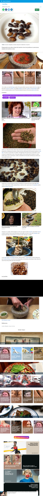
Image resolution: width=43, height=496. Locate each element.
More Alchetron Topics (6, 320)
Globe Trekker (6, 257)
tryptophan (35, 185)
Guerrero (8, 88)
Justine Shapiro (29, 257)
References (12, 97)
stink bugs (12, 87)
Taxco (36, 87)
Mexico (12, 88)
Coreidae (28, 88)
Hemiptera (20, 88)
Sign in (37, 9)
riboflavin (7, 186)
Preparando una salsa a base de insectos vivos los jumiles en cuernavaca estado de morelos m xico (21, 95)
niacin (12, 186)
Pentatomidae (33, 88)
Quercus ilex (34, 90)
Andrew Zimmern (7, 259)
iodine (37, 183)
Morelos (30, 231)
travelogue (13, 257)
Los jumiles (5, 97)
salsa (39, 149)
